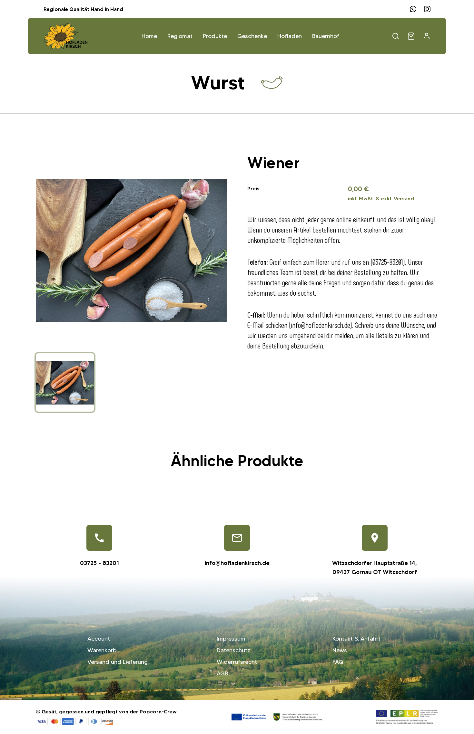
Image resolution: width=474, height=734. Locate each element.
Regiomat (180, 36)
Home (149, 36)
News (339, 650)
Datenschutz (233, 650)
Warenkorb (101, 650)
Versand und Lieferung (117, 661)
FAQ (337, 661)
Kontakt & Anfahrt (356, 638)
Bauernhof (325, 36)
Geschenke (252, 36)
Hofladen (289, 36)
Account (98, 638)
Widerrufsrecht (237, 661)
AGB (222, 673)
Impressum (231, 638)
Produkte (215, 36)
